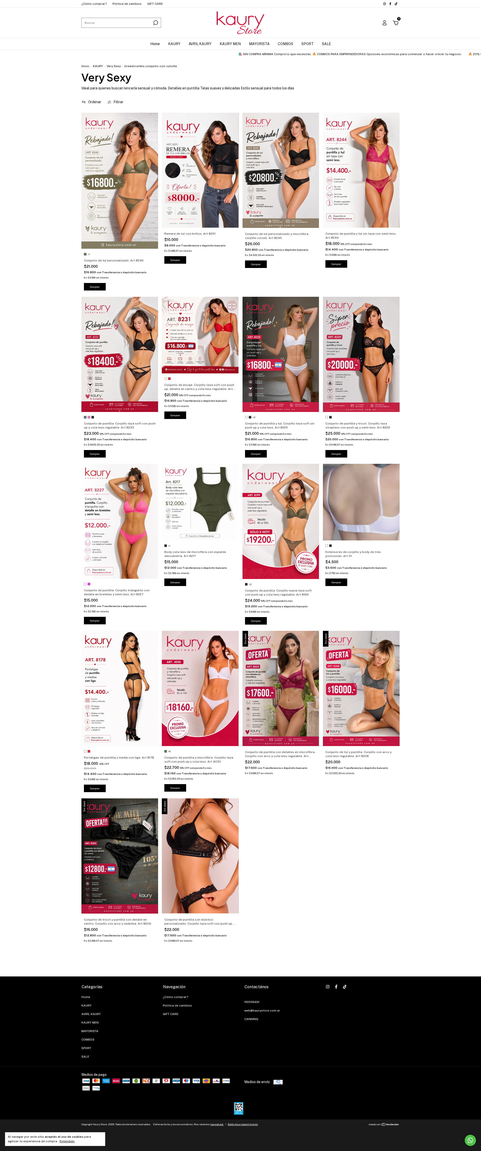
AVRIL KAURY (200, 44)
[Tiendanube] (384, 1125)
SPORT (307, 44)
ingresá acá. (217, 1124)
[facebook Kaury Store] (391, 4)
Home (155, 44)
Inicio (85, 66)
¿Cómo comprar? (94, 4)
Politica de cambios (127, 4)
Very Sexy (114, 66)
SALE (326, 44)
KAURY (174, 44)
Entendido (67, 1141)
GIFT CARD (155, 4)
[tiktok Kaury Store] (396, 4)
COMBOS (285, 44)
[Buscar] (155, 23)
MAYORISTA (259, 44)
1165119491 (251, 1002)
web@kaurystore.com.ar (262, 1010)
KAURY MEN (230, 44)
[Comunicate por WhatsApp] (470, 1140)
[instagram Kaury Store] (385, 4)
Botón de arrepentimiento (243, 1124)
